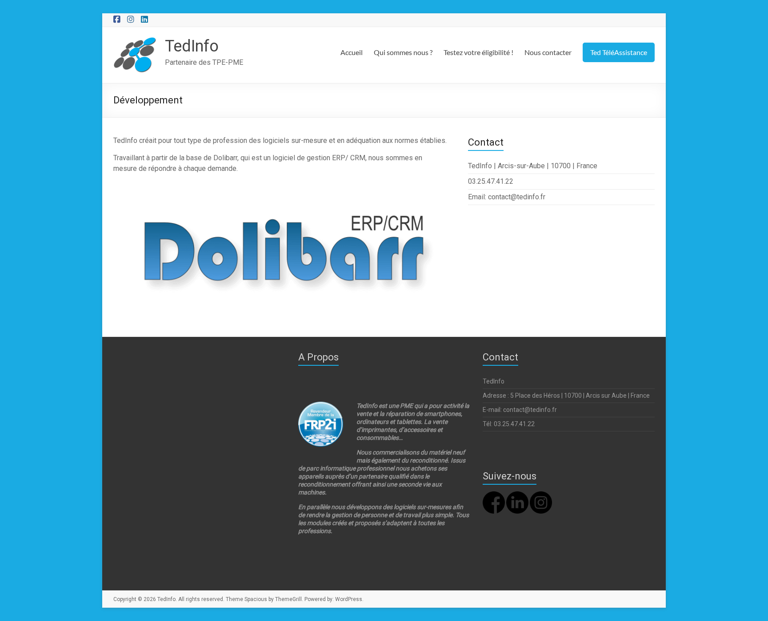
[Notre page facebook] (494, 495)
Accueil (351, 52)
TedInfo (192, 46)
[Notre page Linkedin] (517, 495)
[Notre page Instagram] (541, 495)
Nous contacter (548, 52)
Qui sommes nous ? (403, 52)
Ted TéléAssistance (618, 52)
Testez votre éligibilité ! (478, 52)
